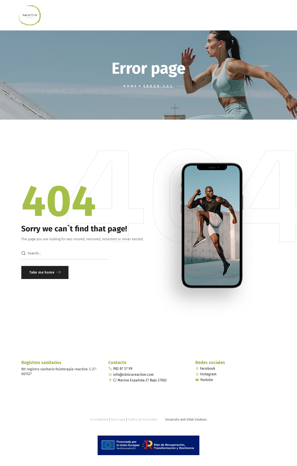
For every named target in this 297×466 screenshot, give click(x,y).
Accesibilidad (99, 419)
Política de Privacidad (142, 419)
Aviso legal (118, 419)
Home (130, 86)
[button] (44, 272)
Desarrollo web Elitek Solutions (186, 419)
